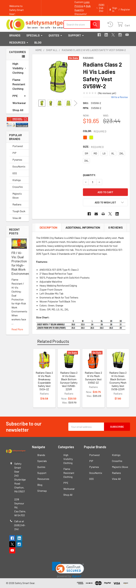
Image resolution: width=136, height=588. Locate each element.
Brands (14, 35)
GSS (14, 173)
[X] (113, 35)
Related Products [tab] (53, 341)
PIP (14, 152)
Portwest (17, 146)
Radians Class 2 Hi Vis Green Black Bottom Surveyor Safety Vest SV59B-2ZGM (68, 381)
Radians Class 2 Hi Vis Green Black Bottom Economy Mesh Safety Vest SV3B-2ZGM (118, 381)
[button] (17, 119)
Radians (16, 204)
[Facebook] (99, 35)
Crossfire (17, 186)
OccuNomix (18, 166)
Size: (93, 146)
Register (125, 9)
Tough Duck (18, 211)
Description (48, 227)
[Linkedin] (106, 35)
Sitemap (42, 490)
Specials (33, 35)
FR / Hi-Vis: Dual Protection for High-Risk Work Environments (21, 263)
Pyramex (17, 159)
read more (17, 329)
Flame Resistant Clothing (18, 84)
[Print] (103, 214)
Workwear (19, 103)
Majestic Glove (17, 195)
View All (16, 217)
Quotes (54, 35)
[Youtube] (127, 35)
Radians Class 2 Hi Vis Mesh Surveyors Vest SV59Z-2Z (93, 377)
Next (75, 103)
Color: (94, 131)
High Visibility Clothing (17, 68)
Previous (37, 103)
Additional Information (83, 227)
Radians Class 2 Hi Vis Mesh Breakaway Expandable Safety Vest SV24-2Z (44, 381)
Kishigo (16, 180)
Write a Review (119, 97)
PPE (15, 96)
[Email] (96, 214)
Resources (17, 42)
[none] (58, 77)
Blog (37, 42)
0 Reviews (115, 227)
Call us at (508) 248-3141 (19, 525)
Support (74, 35)
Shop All (17, 110)
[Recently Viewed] (111, 24)
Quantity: (89, 175)
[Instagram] (120, 35)
